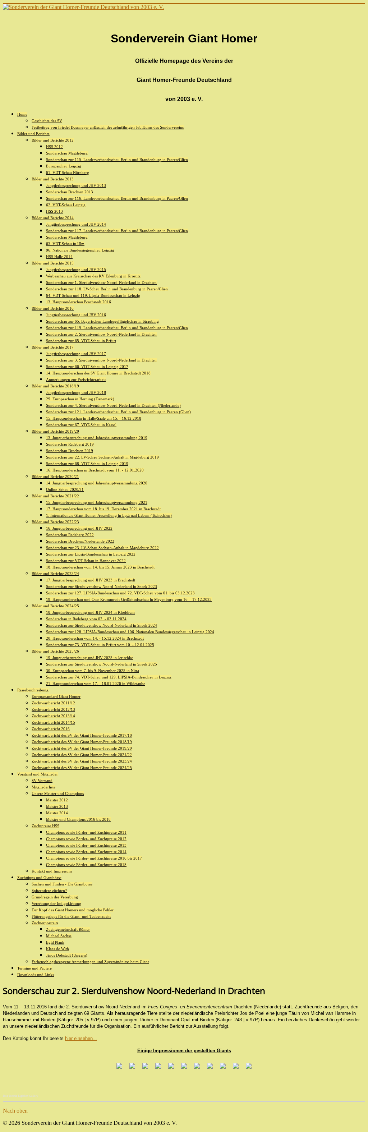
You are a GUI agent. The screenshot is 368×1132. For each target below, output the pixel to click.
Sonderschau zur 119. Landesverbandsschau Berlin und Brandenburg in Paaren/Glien (117, 328)
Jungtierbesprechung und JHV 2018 (76, 392)
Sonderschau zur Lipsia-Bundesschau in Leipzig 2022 (90, 554)
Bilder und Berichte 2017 (53, 347)
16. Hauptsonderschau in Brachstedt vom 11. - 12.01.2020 (95, 470)
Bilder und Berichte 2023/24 (55, 573)
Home (22, 114)
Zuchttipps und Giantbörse (39, 877)
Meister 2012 (57, 800)
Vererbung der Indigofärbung (56, 903)
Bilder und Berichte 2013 (53, 179)
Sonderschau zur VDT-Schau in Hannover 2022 (86, 560)
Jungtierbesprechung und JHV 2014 (76, 224)
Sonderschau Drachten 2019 (69, 450)
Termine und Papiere (34, 968)
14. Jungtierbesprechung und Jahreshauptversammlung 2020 (96, 483)
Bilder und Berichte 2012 (53, 140)
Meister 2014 (57, 813)
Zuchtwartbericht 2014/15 (53, 722)
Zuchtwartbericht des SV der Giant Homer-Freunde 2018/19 (82, 742)
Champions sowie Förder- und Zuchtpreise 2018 (86, 864)
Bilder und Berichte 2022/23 (55, 522)
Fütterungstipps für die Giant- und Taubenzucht (71, 916)
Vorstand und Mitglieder (37, 774)
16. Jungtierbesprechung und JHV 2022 (79, 528)
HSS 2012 (54, 146)
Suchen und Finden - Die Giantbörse (62, 884)
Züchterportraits (45, 923)
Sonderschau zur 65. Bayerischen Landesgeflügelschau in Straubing (102, 321)
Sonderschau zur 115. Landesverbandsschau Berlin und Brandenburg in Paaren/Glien (117, 159)
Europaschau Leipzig (63, 166)
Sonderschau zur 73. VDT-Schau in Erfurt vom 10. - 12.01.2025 (100, 645)
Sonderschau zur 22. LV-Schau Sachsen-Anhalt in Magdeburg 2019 (102, 457)
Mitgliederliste (43, 787)
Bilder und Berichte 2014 (53, 218)
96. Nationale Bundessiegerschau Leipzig (80, 250)
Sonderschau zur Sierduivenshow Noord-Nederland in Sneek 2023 (101, 586)
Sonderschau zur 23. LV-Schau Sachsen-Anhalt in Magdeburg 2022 (102, 548)
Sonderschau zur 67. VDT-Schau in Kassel (81, 425)
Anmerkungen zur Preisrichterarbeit (76, 379)
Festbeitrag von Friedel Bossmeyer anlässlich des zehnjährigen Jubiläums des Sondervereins (108, 127)
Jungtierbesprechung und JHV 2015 (76, 269)
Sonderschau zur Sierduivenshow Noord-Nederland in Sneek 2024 (101, 625)
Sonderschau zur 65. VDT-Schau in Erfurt (81, 341)
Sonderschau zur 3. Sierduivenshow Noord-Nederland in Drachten (101, 360)
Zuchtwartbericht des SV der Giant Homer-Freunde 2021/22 (82, 755)
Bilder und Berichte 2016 (53, 308)
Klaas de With (57, 949)
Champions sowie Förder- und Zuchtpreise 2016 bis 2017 (94, 858)
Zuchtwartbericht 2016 (51, 729)
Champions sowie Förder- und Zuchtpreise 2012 (86, 839)
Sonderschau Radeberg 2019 (70, 444)
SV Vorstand (42, 780)
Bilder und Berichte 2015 (53, 263)
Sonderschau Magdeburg (67, 153)
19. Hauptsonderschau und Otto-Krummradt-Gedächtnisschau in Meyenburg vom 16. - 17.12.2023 (129, 599)
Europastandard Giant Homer (56, 696)
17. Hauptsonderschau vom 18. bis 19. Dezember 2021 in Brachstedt (103, 509)
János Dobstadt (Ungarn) (66, 955)
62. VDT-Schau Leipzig (66, 205)
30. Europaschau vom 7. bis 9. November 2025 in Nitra (92, 670)
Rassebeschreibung (33, 690)
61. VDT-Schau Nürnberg (67, 172)
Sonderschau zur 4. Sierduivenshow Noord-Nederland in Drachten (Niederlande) (113, 405)
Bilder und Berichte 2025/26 (55, 651)
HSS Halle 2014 (59, 256)
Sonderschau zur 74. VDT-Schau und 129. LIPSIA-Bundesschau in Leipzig (108, 677)
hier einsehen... (81, 1038)
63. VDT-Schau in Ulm (65, 243)
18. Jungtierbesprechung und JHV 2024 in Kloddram (90, 612)
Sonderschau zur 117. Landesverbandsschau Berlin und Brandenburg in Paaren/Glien (117, 231)
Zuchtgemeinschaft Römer (68, 929)
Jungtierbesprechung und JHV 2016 (76, 315)
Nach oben (15, 1111)
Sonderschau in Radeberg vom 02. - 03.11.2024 (86, 619)
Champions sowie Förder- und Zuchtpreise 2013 (86, 845)
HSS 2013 (54, 211)
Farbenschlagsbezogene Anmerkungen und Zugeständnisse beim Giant (90, 962)
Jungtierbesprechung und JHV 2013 (76, 185)
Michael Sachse (59, 936)
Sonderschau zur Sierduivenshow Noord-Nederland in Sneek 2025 (101, 664)
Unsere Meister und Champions (58, 793)
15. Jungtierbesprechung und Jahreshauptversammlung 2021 (96, 502)
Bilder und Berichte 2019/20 (55, 431)
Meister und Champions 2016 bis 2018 (78, 819)
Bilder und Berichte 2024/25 (55, 606)
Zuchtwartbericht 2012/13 (53, 709)
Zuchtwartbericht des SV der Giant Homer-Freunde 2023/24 (82, 761)
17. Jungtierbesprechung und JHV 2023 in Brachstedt (90, 580)
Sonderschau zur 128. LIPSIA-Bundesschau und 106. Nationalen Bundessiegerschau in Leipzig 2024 (130, 632)
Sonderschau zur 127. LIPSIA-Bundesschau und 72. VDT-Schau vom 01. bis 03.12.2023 (120, 593)
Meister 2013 (57, 806)
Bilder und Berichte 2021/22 (55, 496)
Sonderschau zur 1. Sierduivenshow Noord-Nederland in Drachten (101, 282)
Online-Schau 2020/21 (65, 489)
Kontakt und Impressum (52, 871)
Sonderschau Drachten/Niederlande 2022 (80, 541)
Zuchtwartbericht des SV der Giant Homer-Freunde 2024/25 (82, 767)
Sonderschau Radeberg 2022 (70, 535)
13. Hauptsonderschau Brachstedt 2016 (78, 302)
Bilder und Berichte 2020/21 (55, 476)
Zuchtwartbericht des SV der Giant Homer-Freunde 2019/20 (82, 748)
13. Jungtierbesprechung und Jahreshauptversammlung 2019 (96, 438)
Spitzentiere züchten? (49, 890)
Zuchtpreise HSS (45, 826)
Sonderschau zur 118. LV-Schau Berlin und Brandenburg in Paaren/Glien (107, 289)
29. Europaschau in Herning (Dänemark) (80, 399)
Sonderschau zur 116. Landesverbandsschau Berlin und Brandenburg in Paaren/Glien (117, 198)
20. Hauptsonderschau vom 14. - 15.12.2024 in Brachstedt (95, 638)
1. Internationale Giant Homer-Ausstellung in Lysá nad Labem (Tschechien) (109, 515)
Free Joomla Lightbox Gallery (20, 1096)
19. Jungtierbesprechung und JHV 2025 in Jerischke (89, 657)
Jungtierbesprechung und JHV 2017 (76, 353)
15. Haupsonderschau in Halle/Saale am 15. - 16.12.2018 (93, 418)
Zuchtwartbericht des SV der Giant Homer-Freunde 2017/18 (82, 735)
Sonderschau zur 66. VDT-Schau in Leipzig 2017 (87, 366)
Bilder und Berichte (33, 134)
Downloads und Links (35, 974)
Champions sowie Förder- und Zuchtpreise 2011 (86, 832)
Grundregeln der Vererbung (55, 897)
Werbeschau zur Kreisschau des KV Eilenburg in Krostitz (93, 276)
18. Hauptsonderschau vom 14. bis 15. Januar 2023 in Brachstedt (100, 567)
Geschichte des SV (47, 121)
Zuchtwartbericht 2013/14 (53, 716)
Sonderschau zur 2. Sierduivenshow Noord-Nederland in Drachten (101, 334)
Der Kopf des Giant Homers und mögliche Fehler (73, 910)
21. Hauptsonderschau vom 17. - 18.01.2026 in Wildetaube (95, 683)
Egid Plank (55, 942)
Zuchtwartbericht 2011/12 (53, 703)
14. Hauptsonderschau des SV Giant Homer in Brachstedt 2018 (98, 373)
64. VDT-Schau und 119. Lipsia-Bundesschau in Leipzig (93, 295)
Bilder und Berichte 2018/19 (55, 386)
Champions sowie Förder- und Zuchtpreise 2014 (86, 852)
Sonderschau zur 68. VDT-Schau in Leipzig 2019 (87, 463)
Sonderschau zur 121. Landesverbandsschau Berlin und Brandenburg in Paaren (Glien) (118, 412)
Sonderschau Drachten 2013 (69, 192)
